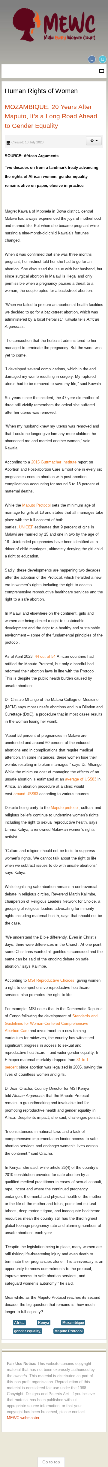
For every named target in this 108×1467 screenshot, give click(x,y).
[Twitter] (102, 59)
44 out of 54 (45, 656)
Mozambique (73, 1323)
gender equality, (27, 1331)
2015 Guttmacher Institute (53, 462)
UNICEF (26, 527)
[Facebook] (92, 59)
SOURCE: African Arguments (31, 156)
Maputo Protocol (36, 505)
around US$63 (26, 794)
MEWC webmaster (23, 1418)
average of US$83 (80, 779)
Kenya (43, 1323)
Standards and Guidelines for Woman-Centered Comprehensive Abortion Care (51, 1023)
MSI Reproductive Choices (51, 980)
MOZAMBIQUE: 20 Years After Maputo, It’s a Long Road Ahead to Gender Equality (51, 116)
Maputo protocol (65, 807)
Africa (19, 1323)
